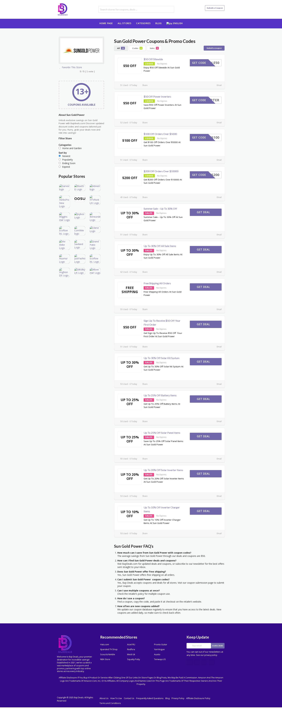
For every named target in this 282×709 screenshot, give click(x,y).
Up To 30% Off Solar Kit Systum (161, 357)
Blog (158, 23)
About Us (104, 698)
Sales (154, 48)
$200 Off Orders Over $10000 (161, 171)
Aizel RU (131, 644)
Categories (143, 23)
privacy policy (210, 655)
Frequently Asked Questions (149, 698)
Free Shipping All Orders (157, 283)
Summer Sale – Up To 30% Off (160, 208)
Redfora (131, 649)
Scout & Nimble (107, 654)
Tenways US (160, 659)
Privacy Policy (178, 698)
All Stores (124, 23)
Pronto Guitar (160, 644)
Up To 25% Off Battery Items (160, 395)
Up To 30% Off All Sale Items (160, 245)
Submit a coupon (214, 48)
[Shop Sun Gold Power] (81, 50)
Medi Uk (131, 654)
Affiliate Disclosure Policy (198, 698)
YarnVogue (159, 649)
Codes (136, 48)
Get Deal (204, 212)
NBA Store (105, 659)
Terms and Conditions (110, 703)
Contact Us (129, 698)
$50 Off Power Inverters (157, 96)
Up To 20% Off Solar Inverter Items (163, 470)
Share (145, 85)
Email (219, 85)
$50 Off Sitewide (153, 59)
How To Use (116, 698)
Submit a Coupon (215, 8)
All (120, 48)
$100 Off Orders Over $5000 (160, 133)
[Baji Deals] (62, 9)
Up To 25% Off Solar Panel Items (162, 432)
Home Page (106, 23)
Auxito (157, 654)
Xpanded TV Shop (109, 649)
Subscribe (217, 646)
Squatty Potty (133, 659)
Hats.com (104, 644)
